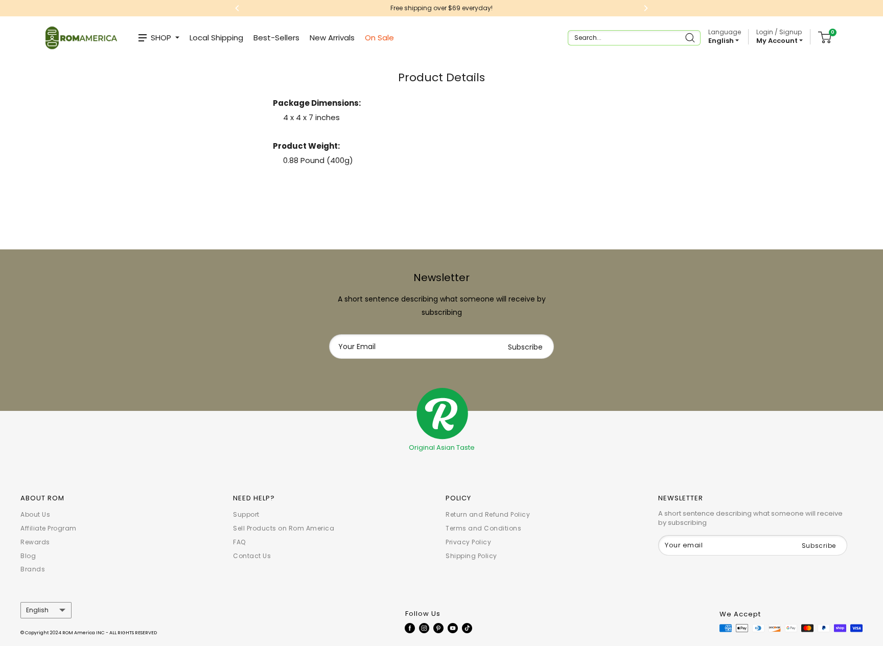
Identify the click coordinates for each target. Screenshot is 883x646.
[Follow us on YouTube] (453, 628)
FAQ (239, 542)
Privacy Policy (468, 542)
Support (246, 514)
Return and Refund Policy (488, 514)
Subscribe (525, 347)
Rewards (35, 542)
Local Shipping (216, 37)
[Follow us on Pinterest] (438, 628)
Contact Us (252, 555)
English (37, 610)
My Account (777, 40)
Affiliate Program (48, 528)
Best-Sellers (276, 37)
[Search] (691, 37)
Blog (28, 555)
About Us (35, 514)
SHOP (161, 37)
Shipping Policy (471, 555)
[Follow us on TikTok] (467, 628)
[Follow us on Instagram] (424, 628)
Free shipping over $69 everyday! (314, 8)
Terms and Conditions (483, 528)
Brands (32, 569)
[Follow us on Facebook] (410, 628)
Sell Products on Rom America (283, 528)
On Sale (379, 37)
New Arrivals (332, 37)
